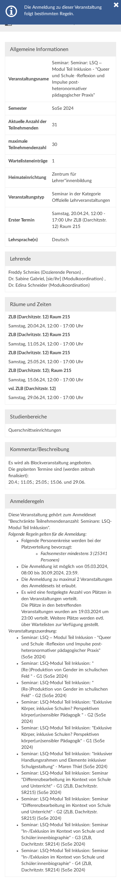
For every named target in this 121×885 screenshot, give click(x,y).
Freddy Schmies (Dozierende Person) (45, 272)
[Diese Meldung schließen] (116, 5)
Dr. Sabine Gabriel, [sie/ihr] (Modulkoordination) (56, 279)
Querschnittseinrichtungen (34, 430)
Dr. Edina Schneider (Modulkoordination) (49, 285)
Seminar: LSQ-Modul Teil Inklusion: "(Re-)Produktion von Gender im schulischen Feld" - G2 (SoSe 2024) (64, 689)
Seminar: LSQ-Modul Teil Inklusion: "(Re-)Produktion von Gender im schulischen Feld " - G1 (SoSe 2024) (64, 670)
